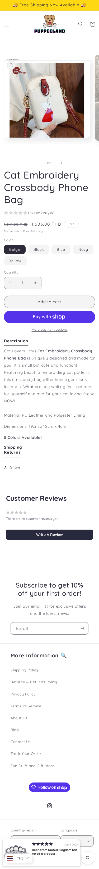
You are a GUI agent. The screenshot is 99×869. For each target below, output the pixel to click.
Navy (83, 249)
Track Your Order (26, 753)
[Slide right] (61, 163)
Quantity (11, 272)
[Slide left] (38, 163)
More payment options (50, 329)
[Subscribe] (82, 628)
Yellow (15, 260)
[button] (6, 24)
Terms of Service (26, 706)
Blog (15, 729)
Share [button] (15, 467)
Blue (61, 249)
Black (39, 249)
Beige (14, 249)
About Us (19, 718)
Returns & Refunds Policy (34, 682)
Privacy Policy (23, 694)
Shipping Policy (24, 670)
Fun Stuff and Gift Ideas (33, 765)
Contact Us (21, 741)
